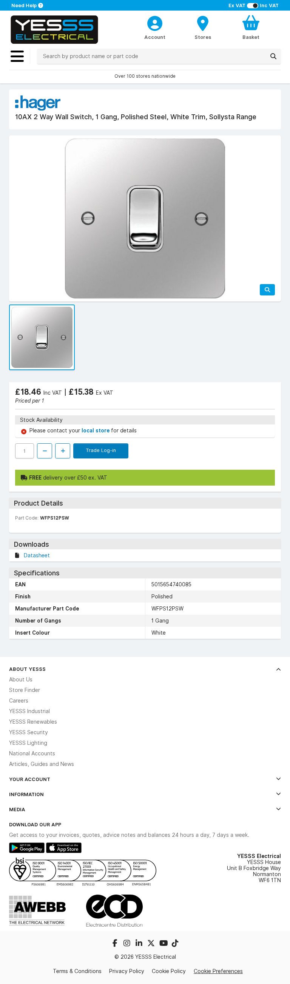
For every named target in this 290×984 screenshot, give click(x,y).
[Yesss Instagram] (128, 944)
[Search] (273, 56)
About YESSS (27, 669)
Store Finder (24, 690)
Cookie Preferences (218, 971)
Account (154, 37)
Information (26, 794)
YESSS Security (28, 732)
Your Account (29, 779)
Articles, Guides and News (41, 764)
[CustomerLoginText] (155, 22)
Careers (18, 701)
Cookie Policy (169, 971)
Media (17, 809)
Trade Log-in (101, 450)
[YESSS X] (152, 944)
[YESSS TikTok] (175, 944)
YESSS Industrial (29, 711)
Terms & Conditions (77, 971)
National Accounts (32, 753)
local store (96, 430)
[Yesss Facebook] (116, 944)
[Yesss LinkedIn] (140, 944)
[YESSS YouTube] (164, 944)
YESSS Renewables (33, 722)
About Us (20, 679)
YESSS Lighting (28, 743)
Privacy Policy (126, 971)
